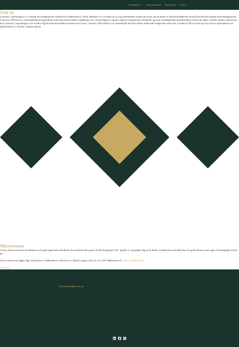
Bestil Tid (170, 5)
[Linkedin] (114, 338)
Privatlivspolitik (67, 286)
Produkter (134, 5)
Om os (183, 5)
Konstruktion (154, 5)
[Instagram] (124, 338)
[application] (141, 5)
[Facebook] (119, 338)
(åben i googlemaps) (133, 260)
